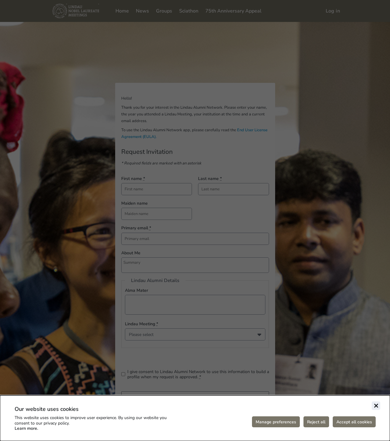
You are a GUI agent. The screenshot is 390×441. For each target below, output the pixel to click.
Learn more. (26, 428)
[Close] (376, 405)
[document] (195, 418)
